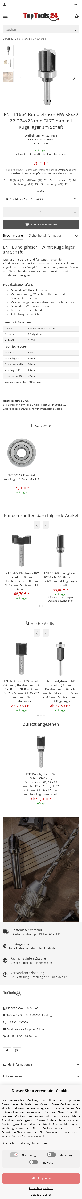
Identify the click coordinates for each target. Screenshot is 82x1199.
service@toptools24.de (29, 1029)
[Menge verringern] (7, 212)
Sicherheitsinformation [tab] (45, 235)
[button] (75, 4)
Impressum (39, 1143)
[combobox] (41, 199)
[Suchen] (74, 29)
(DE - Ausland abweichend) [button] (52, 154)
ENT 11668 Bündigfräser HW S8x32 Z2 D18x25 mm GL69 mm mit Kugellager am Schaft (60, 579)
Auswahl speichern (41, 1188)
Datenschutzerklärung (16, 1143)
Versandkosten (67, 170)
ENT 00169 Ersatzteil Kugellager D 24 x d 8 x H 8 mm (21, 479)
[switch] (14, 1154)
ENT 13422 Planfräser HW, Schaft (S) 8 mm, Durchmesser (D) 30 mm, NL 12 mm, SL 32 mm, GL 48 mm (21, 581)
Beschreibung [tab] (13, 235)
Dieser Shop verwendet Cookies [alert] (41, 1090)
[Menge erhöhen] (75, 212)
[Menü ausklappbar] (5, 16)
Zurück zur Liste (11, 38)
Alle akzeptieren (41, 1178)
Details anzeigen (41, 1194)
